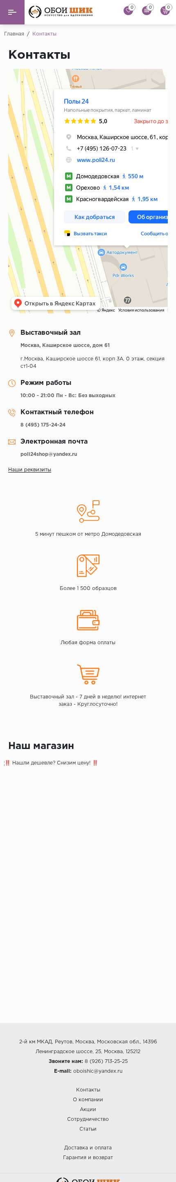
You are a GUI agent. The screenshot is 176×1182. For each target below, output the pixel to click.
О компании (88, 1100)
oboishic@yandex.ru (97, 1071)
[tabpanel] (88, 802)
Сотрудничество (88, 1119)
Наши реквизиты (29, 470)
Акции (88, 1109)
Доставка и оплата (88, 1148)
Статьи (88, 1129)
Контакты (88, 1090)
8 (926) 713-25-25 (106, 1061)
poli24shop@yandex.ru (48, 454)
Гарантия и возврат (88, 1157)
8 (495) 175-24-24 (42, 425)
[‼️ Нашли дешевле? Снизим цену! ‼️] (88, 802)
